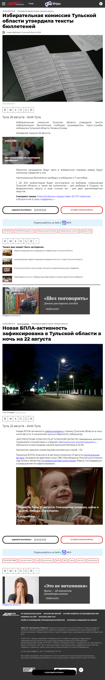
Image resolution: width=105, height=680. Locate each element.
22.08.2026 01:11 (8, 324)
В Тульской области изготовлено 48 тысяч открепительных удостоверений (46, 268)
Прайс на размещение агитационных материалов (43, 620)
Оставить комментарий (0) (82, 210)
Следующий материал (54, 672)
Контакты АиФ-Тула (47, 617)
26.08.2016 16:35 (8, 11)
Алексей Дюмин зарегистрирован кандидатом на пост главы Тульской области (48, 259)
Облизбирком (8, 103)
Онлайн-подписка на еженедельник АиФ (81, 614)
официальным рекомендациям (77, 442)
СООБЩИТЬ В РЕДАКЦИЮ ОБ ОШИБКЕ (82, 620)
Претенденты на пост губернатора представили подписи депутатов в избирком (48, 277)
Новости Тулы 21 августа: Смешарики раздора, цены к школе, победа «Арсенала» (58, 509)
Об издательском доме (31, 614)
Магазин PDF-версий (52, 614)
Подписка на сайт (29, 617)
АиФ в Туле (21, 412)
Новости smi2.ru (11, 315)
